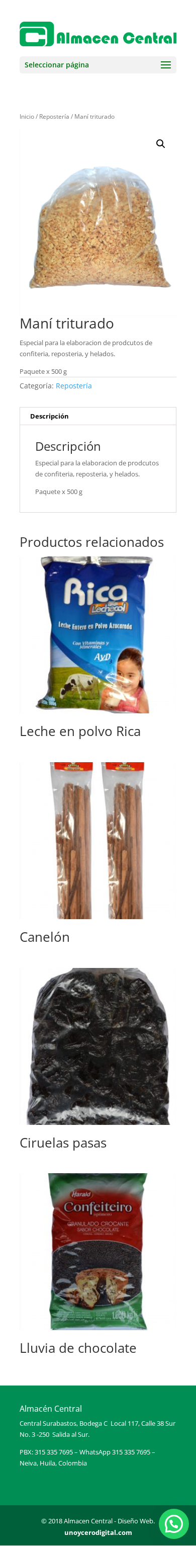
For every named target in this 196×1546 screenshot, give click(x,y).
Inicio (27, 116)
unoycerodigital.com (98, 1532)
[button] (161, 144)
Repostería (54, 116)
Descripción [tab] (49, 416)
